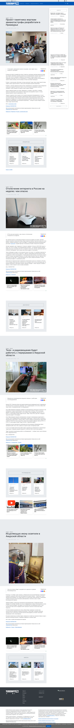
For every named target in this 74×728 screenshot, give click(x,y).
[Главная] (12, 3)
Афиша (41, 3)
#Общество (11, 163)
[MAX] (41, 71)
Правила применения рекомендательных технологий (48, 718)
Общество (8, 111)
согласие (19, 724)
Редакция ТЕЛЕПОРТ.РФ (11, 106)
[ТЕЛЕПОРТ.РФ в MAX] (58, 1)
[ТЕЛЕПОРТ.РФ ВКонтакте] (61, 1)
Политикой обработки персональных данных (37, 726)
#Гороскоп (63, 59)
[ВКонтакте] (42, 71)
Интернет (14, 274)
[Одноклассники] (44, 71)
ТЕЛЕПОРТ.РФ (9, 109)
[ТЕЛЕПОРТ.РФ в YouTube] (68, 1)
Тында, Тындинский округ (22, 111)
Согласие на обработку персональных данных (47, 722)
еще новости (58, 106)
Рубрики (27, 3)
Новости (22, 3)
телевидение (14, 442)
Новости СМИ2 (9, 169)
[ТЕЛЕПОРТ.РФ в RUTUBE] (66, 1)
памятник (14, 111)
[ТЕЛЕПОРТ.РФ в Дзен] (64, 1)
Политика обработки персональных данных (46, 720)
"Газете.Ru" (13, 243)
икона (13, 627)
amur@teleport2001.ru (27, 718)
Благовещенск (19, 627)
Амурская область (35, 3)
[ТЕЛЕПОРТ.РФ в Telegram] (60, 1)
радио (20, 442)
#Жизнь (61, 33)
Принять (48, 726)
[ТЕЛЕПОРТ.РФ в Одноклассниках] (63, 1)
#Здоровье (63, 66)
